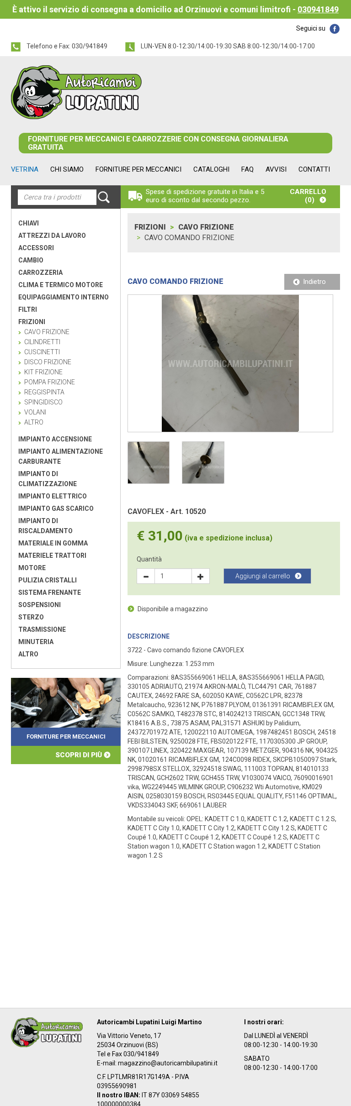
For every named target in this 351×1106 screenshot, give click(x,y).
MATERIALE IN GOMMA (53, 543)
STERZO (31, 617)
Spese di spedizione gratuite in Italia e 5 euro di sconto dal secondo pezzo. (205, 196)
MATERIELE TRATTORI (52, 555)
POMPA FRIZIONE (49, 382)
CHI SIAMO (67, 169)
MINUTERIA (35, 641)
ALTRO (33, 422)
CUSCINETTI (42, 352)
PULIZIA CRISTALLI (47, 580)
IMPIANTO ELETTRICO (52, 496)
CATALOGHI (211, 169)
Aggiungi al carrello (262, 576)
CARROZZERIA (40, 272)
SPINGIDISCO (43, 402)
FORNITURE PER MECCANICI (138, 169)
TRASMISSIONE (42, 629)
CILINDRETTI (42, 342)
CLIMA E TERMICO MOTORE (60, 284)
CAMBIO (30, 260)
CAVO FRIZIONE (206, 227)
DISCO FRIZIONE (47, 362)
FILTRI (27, 309)
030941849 (318, 9)
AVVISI (276, 169)
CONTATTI (314, 169)
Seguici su (310, 28)
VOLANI (35, 412)
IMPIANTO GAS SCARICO (56, 508)
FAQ (247, 169)
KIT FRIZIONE (43, 372)
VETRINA (24, 169)
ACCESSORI (36, 248)
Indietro (314, 282)
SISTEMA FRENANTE (49, 592)
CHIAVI (28, 223)
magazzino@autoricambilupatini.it (168, 1063)
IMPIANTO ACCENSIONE (55, 439)
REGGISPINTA (44, 392)
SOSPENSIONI (39, 604)
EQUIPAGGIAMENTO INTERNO (63, 297)
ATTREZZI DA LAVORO (52, 235)
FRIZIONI (31, 321)
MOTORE (32, 567)
